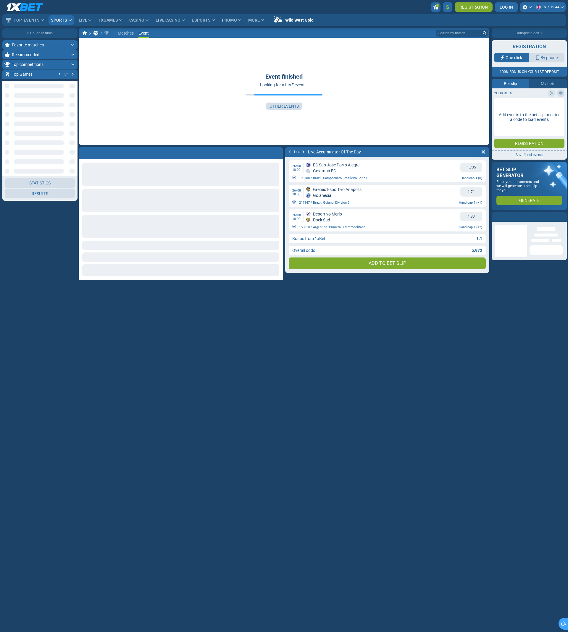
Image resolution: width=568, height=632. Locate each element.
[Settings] (527, 7)
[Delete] (483, 151)
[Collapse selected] (65, 108)
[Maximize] (73, 45)
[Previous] (59, 74)
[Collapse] (73, 341)
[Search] (484, 33)
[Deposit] (447, 7)
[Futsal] (95, 33)
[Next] (72, 74)
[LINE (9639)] (84, 33)
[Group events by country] (72, 108)
